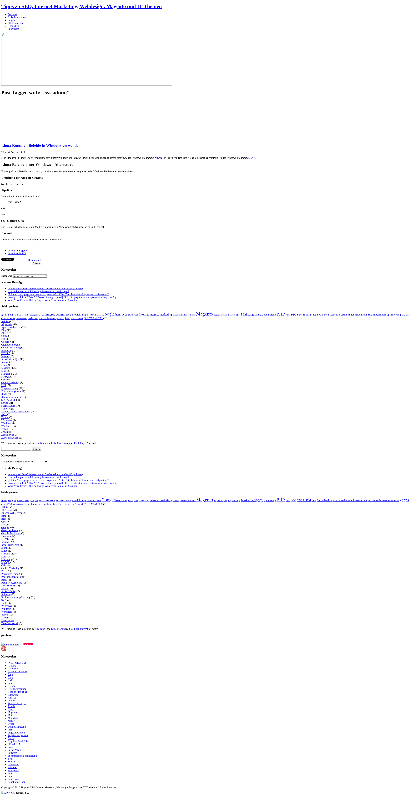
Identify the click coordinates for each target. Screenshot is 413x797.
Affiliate (5, 321)
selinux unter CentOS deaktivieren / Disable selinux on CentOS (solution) (45, 288)
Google (108, 314)
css (15, 315)
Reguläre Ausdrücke (11, 397)
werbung (54, 318)
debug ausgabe (31, 315)
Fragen (11, 20)
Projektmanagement (11, 391)
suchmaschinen (358, 314)
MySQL (258, 314)
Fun (3, 338)
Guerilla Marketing (11, 347)
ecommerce (63, 314)
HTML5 (5, 353)
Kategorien (7, 275)
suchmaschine (341, 314)
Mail (3, 370)
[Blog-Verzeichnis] (26, 644)
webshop (33, 318)
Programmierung (9, 388)
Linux (193, 315)
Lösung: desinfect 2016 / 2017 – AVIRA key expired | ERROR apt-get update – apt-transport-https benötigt (62, 297)
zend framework (77, 318)
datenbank (21, 315)
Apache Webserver (11, 327)
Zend (67, 318)
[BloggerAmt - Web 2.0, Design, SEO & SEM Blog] (10, 644)
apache (4, 315)
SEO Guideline (15, 23)
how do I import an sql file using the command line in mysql (38, 291)
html (136, 315)
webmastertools (21, 319)
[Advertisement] (25, 119)
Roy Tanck (40, 443)
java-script (177, 315)
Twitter (11, 318)
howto (130, 315)
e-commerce (47, 314)
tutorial (4, 318)
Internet (144, 314)
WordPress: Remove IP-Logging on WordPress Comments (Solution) (43, 300)
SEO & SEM (304, 314)
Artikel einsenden (17, 17)
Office (4, 379)
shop (314, 314)
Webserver (6, 420)
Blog (3, 333)
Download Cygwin (17, 250)
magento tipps (234, 315)
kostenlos (185, 315)
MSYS (251, 157)
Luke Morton (58, 443)
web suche (44, 318)
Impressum (13, 28)
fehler (98, 315)
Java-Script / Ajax (10, 359)
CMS (4, 336)
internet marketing (161, 314)
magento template (220, 315)
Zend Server (7, 434)
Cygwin (157, 157)
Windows (6, 423)
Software (5, 408)
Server (4, 402)
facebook (91, 314)
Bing (10, 314)
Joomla (5, 362)
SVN (4, 414)
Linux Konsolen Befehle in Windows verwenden (41, 145)
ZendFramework (9, 437)
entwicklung (79, 314)
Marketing (247, 314)
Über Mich (13, 26)
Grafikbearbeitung (10, 344)
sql (332, 315)
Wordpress (6, 426)
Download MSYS (17, 253)
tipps (405, 314)
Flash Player (80, 443)
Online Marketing (10, 382)
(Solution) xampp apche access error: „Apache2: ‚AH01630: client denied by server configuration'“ (58, 294)
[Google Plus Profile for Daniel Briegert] (3, 650)
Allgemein (6, 324)
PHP (281, 313)
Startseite (12, 14)
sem (288, 314)
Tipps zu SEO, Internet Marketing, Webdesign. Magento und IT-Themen (81, 6)
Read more (33, 260)
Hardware (6, 350)
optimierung (270, 314)
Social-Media (324, 314)
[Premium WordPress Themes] (8, 793)
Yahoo (61, 318)
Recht (4, 394)
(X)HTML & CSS (93, 318)
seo (293, 314)
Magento (204, 313)
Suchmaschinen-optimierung (384, 314)
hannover (121, 314)
